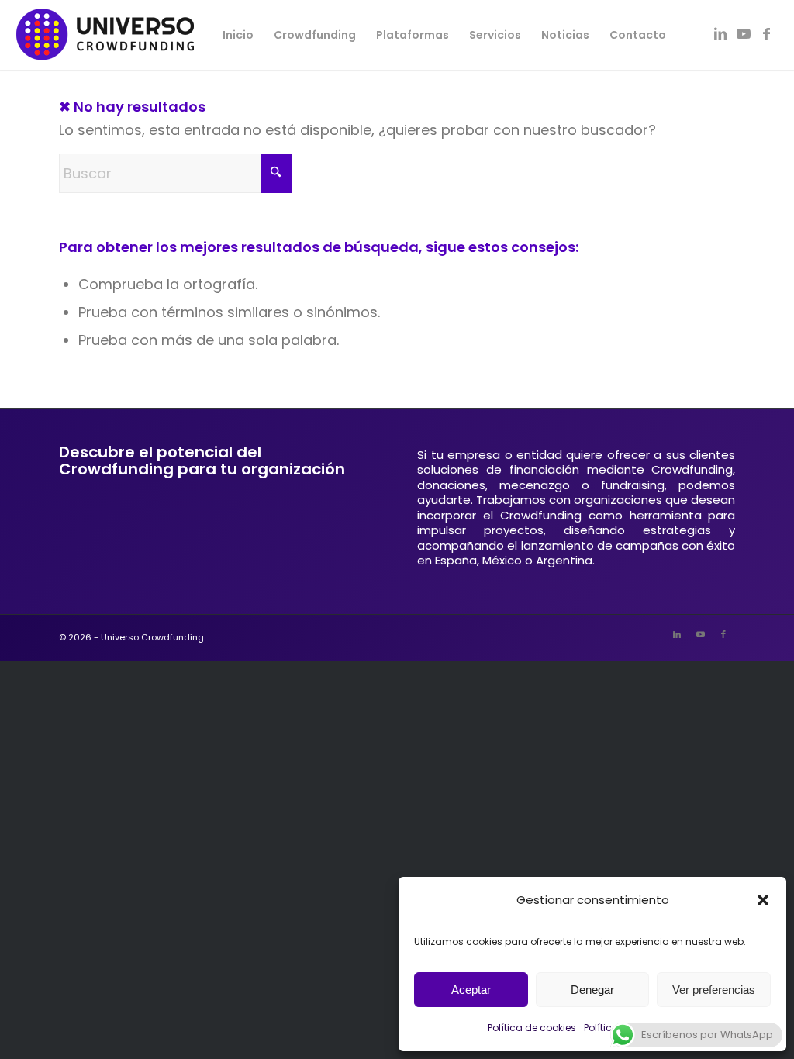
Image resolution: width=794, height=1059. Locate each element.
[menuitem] (238, 35)
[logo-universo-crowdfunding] (105, 35)
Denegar (592, 989)
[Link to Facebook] (766, 34)
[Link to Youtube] (743, 34)
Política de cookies (532, 1027)
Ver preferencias (713, 989)
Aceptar (471, 989)
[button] (763, 900)
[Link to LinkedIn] (720, 34)
